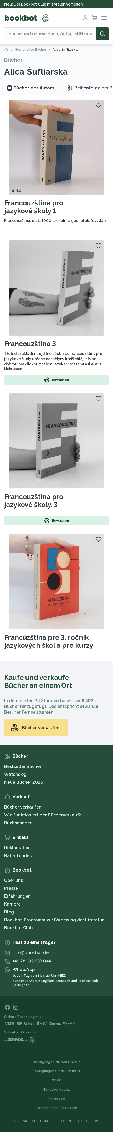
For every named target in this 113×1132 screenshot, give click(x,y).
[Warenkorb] (94, 18)
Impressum (56, 1099)
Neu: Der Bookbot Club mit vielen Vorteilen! (44, 4)
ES (54, 1121)
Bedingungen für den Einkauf (56, 1062)
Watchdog (15, 774)
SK (25, 1121)
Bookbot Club (18, 927)
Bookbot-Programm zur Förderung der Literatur (54, 919)
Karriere (12, 904)
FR (80, 1121)
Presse (11, 888)
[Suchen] (102, 33)
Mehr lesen (13, 369)
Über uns (13, 880)
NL (71, 1121)
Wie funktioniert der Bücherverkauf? (42, 814)
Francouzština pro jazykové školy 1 (33, 207)
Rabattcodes (18, 855)
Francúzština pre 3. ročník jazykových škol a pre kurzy (48, 641)
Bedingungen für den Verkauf (56, 1071)
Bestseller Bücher (23, 766)
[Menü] (104, 18)
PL (97, 1121)
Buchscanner (18, 822)
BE (88, 1121)
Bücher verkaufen (23, 807)
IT (63, 1121)
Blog (9, 912)
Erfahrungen (17, 896)
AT (34, 1121)
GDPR (56, 1080)
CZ (16, 1121)
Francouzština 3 (30, 344)
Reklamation (17, 847)
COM (44, 1121)
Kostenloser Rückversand (57, 1108)
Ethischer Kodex (56, 1089)
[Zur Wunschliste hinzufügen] (98, 105)
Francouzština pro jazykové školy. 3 (33, 501)
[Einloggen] (85, 18)
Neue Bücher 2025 (23, 782)
